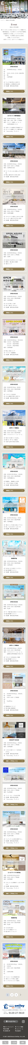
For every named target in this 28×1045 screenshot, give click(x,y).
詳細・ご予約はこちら (12, 761)
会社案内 (18, 1031)
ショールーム (19, 1029)
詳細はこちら (9, 91)
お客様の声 (7, 1031)
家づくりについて (9, 1027)
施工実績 (6, 1029)
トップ (2, 20)
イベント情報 (19, 1027)
